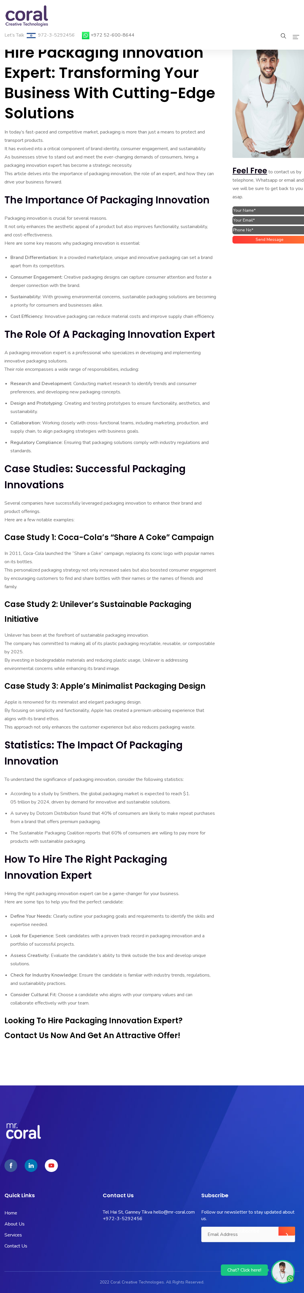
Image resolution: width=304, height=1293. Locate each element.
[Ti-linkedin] (31, 1165)
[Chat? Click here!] (283, 1271)
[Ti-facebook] (10, 1165)
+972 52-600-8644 (112, 35)
